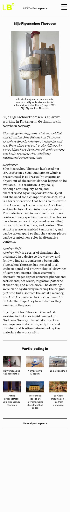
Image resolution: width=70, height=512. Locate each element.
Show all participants (35, 423)
